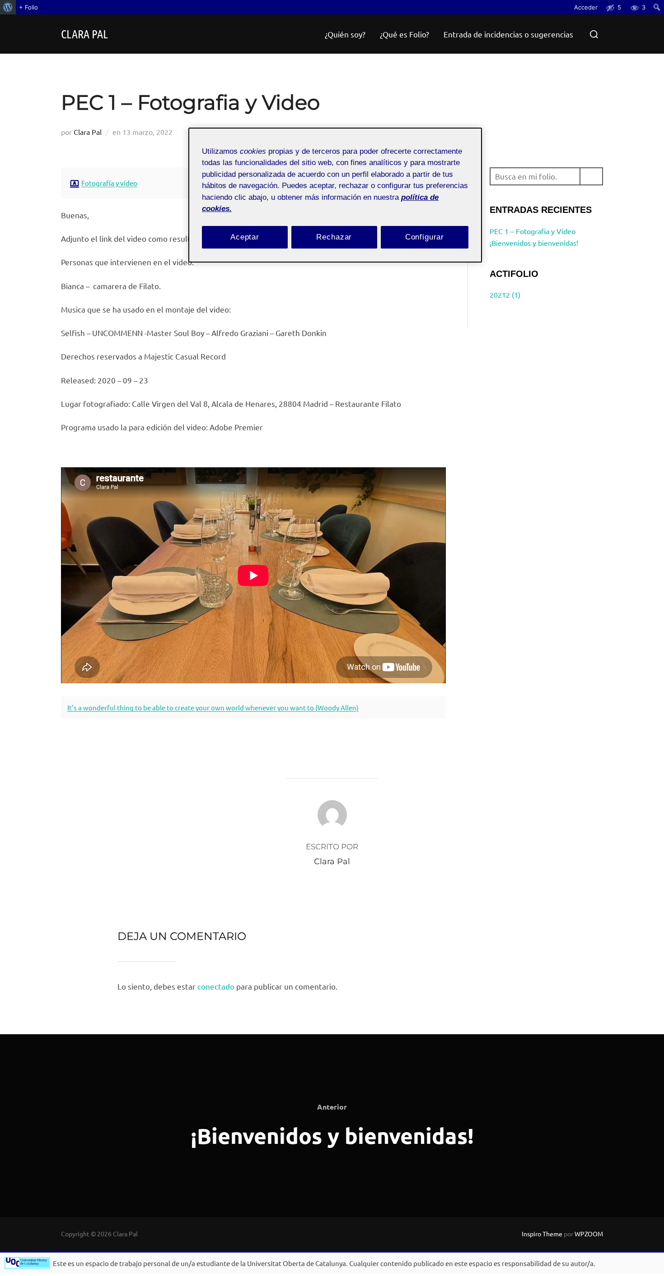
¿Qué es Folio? (404, 34)
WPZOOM (589, 1234)
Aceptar (244, 237)
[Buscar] (591, 176)
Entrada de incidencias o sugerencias (508, 34)
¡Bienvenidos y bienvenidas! (534, 242)
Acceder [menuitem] (586, 7)
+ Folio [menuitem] (28, 7)
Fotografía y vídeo (109, 183)
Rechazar (334, 237)
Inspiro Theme (542, 1234)
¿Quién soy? (345, 34)
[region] (335, 195)
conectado (215, 986)
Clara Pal (84, 34)
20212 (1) (505, 294)
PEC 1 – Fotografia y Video (532, 230)
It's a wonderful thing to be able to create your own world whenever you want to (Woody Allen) (213, 707)
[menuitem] (8, 7)
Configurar (424, 237)
